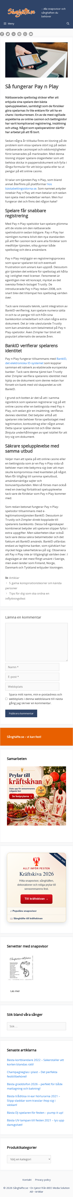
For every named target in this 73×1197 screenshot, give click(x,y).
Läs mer (15, 991)
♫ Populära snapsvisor (23, 911)
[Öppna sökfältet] (68, 23)
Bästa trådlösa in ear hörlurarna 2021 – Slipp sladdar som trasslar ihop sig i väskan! (33, 1100)
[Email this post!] (31, 35)
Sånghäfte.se (20, 1188)
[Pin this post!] (19, 35)
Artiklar (14, 578)
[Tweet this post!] (8, 35)
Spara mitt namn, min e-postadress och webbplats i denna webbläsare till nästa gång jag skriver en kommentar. (36, 698)
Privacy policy (43, 1179)
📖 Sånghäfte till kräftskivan (26, 918)
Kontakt (27, 1179)
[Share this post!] (2, 35)
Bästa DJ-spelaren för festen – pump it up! (35, 1113)
